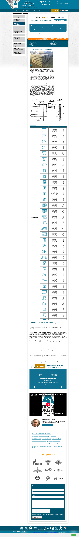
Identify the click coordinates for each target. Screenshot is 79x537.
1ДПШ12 (44, 200)
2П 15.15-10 (44, 141)
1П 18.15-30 (44, 130)
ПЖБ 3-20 (44, 298)
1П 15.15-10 (44, 128)
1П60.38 (44, 170)
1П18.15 (44, 181)
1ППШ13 (44, 201)
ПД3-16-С (44, 270)
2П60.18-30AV (44, 210)
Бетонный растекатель (47, 449)
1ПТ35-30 (44, 238)
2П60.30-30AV (44, 211)
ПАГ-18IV (44, 315)
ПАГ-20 (44, 310)
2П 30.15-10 (44, 147)
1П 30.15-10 (44, 134)
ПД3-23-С (44, 273)
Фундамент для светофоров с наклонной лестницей (41, 433)
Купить (55, 387)
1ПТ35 (44, 189)
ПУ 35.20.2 (44, 286)
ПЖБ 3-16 (44, 297)
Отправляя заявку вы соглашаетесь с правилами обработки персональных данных (47, 514)
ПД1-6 (44, 259)
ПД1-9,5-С (44, 263)
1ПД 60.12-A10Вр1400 (44, 299)
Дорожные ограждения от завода (53, 441)
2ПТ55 (44, 188)
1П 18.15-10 (44, 129)
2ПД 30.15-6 (44, 293)
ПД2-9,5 (44, 267)
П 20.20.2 (44, 282)
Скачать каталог (33, 125)
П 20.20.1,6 (44, 285)
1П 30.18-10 (44, 136)
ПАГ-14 (44, 308)
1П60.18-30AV (44, 209)
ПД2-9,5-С (44, 268)
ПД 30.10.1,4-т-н (44, 160)
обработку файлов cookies (25, 534)
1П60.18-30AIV (44, 222)
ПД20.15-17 (44, 276)
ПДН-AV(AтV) (44, 255)
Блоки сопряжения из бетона (54, 443)
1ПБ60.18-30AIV (44, 228)
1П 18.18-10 (44, 131)
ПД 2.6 (44, 154)
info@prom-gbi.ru (45, 4)
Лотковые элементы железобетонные (39, 441)
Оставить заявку (55, 10)
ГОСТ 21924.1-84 (45, 38)
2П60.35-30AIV (44, 226)
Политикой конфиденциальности (37, 534)
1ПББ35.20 (44, 186)
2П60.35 (44, 172)
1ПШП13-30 (44, 245)
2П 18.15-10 (44, 142)
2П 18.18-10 (44, 145)
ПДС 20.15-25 (44, 165)
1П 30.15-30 (44, 135)
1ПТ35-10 (44, 240)
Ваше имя (34, 488)
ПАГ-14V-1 (44, 319)
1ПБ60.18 (44, 183)
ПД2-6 (44, 264)
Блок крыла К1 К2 (44, 443)
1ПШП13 (44, 194)
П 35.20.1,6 (44, 284)
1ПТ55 (44, 187)
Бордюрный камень (35, 443)
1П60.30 (44, 174)
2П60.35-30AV (44, 212)
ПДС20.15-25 (44, 280)
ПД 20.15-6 (44, 158)
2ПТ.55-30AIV (44, 233)
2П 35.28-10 (44, 152)
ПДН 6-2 (44, 169)
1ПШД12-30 (44, 247)
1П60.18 (44, 177)
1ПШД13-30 (44, 244)
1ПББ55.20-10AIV (44, 230)
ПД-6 (44, 305)
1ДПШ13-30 (44, 250)
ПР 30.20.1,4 (44, 292)
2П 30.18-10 (44, 149)
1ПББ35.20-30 (44, 235)
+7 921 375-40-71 (63, 2)
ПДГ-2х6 (44, 302)
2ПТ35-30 (44, 239)
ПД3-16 (44, 269)
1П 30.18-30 (44, 137)
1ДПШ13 (44, 199)
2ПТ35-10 (44, 241)
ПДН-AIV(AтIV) (44, 257)
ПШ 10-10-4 (44, 304)
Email (33, 491)
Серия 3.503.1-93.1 (58, 38)
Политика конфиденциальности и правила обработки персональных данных (41, 532)
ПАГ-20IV (44, 313)
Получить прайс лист (60, 20)
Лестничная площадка (47, 438)
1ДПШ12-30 (44, 251)
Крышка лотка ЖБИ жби (36, 438)
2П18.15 (44, 182)
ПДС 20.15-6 (44, 166)
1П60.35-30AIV (44, 218)
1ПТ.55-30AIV (44, 232)
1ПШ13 (44, 192)
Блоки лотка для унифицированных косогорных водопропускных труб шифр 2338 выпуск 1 (47, 447)
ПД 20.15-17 (44, 157)
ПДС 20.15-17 (44, 164)
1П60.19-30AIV (44, 221)
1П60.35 (44, 171)
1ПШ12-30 (44, 246)
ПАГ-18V (44, 314)
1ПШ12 (44, 195)
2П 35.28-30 (44, 153)
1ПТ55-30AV (44, 215)
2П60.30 (44, 175)
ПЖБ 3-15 (44, 296)
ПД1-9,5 (44, 262)
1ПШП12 (44, 198)
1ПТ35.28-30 (44, 234)
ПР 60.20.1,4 (44, 291)
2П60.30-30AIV (44, 224)
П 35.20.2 (44, 281)
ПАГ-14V (44, 316)
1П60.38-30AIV (44, 217)
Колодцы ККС (53, 436)
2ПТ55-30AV (44, 216)
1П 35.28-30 (44, 140)
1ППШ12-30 (44, 253)
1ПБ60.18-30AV (44, 227)
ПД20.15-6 (44, 274)
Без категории (25, 13)
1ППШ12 (44, 203)
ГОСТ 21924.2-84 (51, 38)
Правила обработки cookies (54, 532)
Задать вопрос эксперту (47, 424)
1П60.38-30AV (44, 204)
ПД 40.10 (44, 163)
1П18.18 (44, 180)
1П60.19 (44, 176)
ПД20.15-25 (44, 279)
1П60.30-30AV (44, 206)
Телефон (33, 495)
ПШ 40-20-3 (44, 303)
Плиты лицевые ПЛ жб (57, 438)
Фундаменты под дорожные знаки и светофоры (40, 436)
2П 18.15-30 (44, 143)
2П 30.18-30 (44, 151)
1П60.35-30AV (44, 205)
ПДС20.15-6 (44, 275)
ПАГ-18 (44, 309)
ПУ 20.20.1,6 (44, 290)
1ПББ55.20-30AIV (44, 229)
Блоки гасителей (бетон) (36, 449)
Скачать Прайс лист (40, 387)
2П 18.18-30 (44, 146)
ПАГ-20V (44, 311)
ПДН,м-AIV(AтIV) (44, 258)
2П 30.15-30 (44, 148)
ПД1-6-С (44, 261)
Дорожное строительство (17, 13)
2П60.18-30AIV (44, 223)
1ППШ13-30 (44, 252)
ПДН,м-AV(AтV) (44, 256)
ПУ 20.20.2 (44, 287)
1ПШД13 (44, 193)
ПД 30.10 (44, 159)
